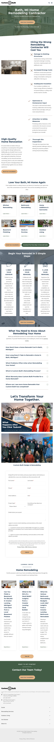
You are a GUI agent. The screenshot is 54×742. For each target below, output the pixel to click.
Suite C (18, 694)
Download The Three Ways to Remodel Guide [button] (35, 245)
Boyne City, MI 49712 (8, 701)
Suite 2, (13, 699)
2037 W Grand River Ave (9, 694)
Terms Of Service (31, 738)
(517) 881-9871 (7, 698)
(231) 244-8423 (7, 703)
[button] (49, 2)
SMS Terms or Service (31, 547)
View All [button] (27, 656)
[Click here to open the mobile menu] (52, 3)
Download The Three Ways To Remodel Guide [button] (27, 26)
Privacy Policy (20, 547)
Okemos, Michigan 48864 (10, 696)
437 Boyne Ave (7, 699)
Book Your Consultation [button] (27, 22)
